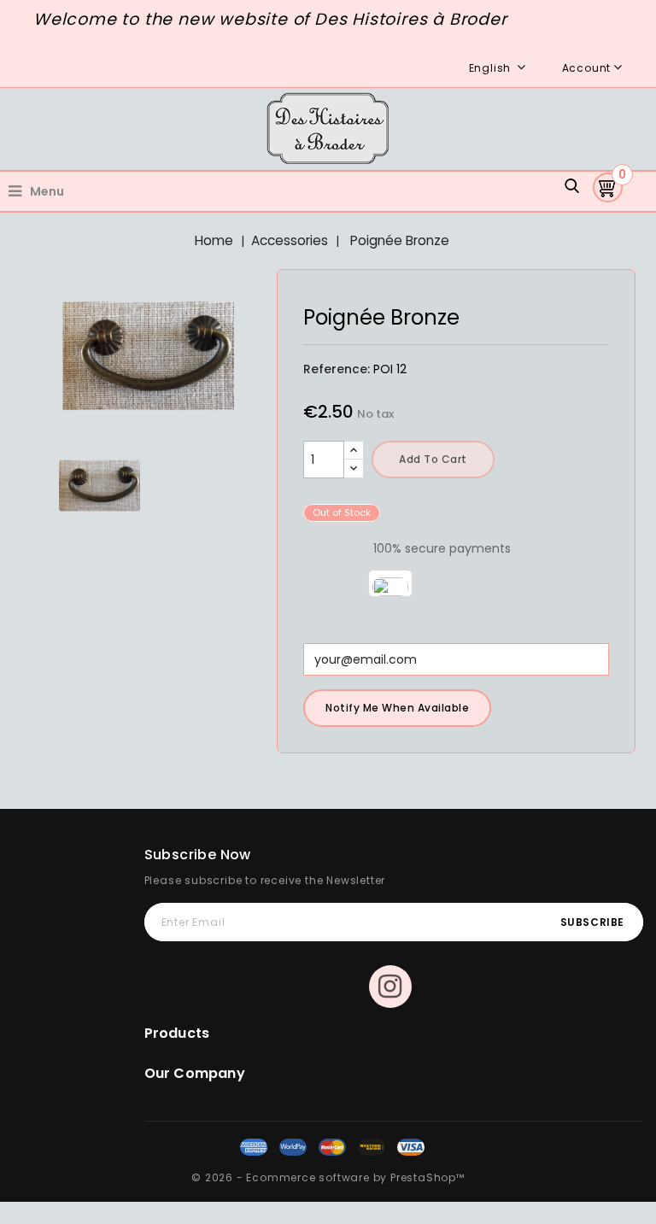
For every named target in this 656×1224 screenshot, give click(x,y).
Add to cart (433, 459)
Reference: (336, 369)
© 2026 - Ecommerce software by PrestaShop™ (328, 1177)
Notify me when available (397, 707)
